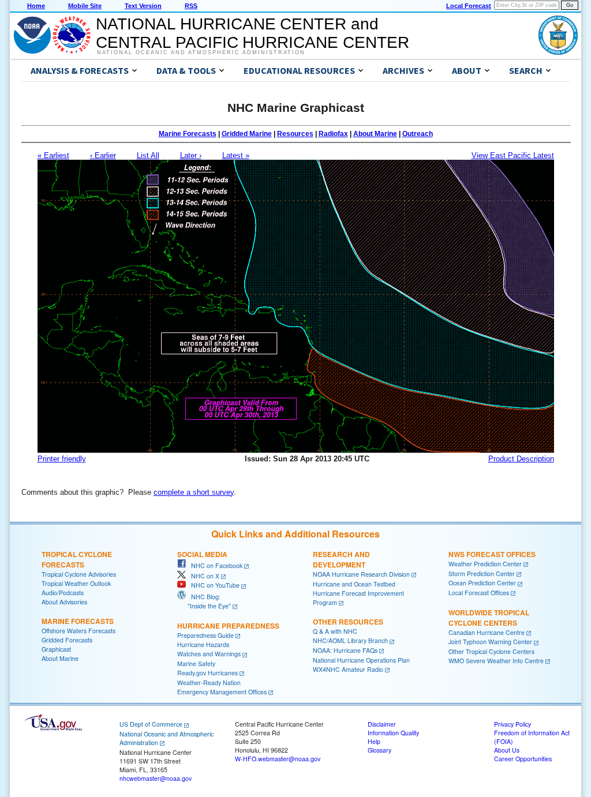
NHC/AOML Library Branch (350, 640)
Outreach (417, 134)
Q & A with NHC (335, 631)
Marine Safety (196, 663)
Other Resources (348, 621)
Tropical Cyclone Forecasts (77, 559)
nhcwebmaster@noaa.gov (155, 778)
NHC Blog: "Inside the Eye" (204, 601)
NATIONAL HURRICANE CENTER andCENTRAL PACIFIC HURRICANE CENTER (252, 33)
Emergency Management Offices (222, 691)
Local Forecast (468, 5)
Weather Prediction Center (485, 563)
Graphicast (56, 649)
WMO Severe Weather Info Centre (496, 660)
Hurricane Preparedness (228, 626)
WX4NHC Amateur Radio (348, 669)
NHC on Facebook (214, 565)
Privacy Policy (512, 724)
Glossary (379, 750)
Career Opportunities (523, 758)
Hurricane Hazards (203, 644)
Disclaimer (382, 724)
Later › (190, 155)
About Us (506, 750)
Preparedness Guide (205, 635)
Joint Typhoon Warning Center (490, 641)
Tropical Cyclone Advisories (79, 574)
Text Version (143, 5)
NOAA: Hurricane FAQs (345, 650)
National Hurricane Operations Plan (361, 660)
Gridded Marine (247, 134)
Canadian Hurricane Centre (486, 632)
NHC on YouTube (213, 585)
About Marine (375, 134)
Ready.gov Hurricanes (207, 672)
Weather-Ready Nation (209, 682)
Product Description (521, 458)
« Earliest (53, 155)
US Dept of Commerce (150, 724)
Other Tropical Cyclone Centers (491, 651)
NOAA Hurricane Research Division (361, 574)
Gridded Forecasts (67, 640)
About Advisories (64, 601)
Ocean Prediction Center (482, 582)
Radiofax (333, 134)
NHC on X (202, 576)
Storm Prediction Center (481, 573)
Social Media (202, 554)
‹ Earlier (103, 155)
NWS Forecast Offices (492, 554)
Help (374, 741)
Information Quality (393, 732)
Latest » (235, 155)
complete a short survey (194, 492)
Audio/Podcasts (63, 592)
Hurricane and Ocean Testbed (354, 584)
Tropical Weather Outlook (76, 583)
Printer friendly (62, 458)
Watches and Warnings (209, 653)
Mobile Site (85, 5)
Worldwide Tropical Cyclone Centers (488, 617)
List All (148, 155)
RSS (191, 5)
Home (36, 5)
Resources (295, 134)
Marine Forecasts (187, 134)
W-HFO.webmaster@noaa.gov (277, 758)
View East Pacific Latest (513, 155)
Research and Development (341, 559)
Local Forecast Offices (478, 592)
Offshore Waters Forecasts (78, 630)
